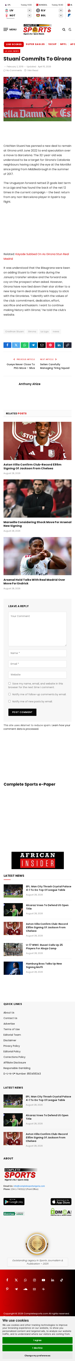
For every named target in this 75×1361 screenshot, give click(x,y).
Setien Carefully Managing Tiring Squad (54, 366)
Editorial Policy (12, 1051)
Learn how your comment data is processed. (36, 727)
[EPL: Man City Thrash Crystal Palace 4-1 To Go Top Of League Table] (13, 891)
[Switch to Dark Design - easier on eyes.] (70, 29)
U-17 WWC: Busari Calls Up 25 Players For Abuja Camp (44, 946)
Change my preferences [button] (38, 1355)
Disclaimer (9, 1040)
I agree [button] (37, 1340)
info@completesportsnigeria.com (29, 1186)
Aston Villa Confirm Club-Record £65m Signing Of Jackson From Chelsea (32, 466)
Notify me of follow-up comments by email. (39, 694)
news (56, 331)
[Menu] (10, 29)
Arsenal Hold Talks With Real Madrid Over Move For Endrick (34, 582)
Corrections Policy (14, 1057)
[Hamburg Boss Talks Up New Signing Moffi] (13, 968)
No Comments (14, 70)
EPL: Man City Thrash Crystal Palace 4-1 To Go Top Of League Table (48, 888)
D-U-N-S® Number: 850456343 (22, 1073)
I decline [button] (37, 1347)
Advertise (9, 1023)
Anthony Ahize (29, 384)
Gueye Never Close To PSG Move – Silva (21, 366)
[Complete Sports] (37, 29)
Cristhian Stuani (14, 331)
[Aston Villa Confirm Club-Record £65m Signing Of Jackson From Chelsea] (37, 441)
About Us (8, 1012)
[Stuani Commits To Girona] (37, 120)
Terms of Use (11, 1029)
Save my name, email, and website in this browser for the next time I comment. (35, 685)
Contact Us (10, 1018)
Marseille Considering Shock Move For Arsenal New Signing (37, 524)
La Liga (45, 331)
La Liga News (12, 51)
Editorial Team (12, 1035)
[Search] (64, 29)
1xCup (52, 44)
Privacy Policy (11, 1046)
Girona (32, 331)
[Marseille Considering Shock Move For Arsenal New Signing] (37, 498)
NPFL (63, 44)
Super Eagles (35, 44)
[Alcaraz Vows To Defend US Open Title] (13, 909)
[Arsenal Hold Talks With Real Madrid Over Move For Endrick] (37, 556)
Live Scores (14, 44)
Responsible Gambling (16, 1068)
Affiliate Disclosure (14, 1062)
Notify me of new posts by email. (32, 701)
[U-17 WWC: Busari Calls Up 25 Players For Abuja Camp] (13, 949)
